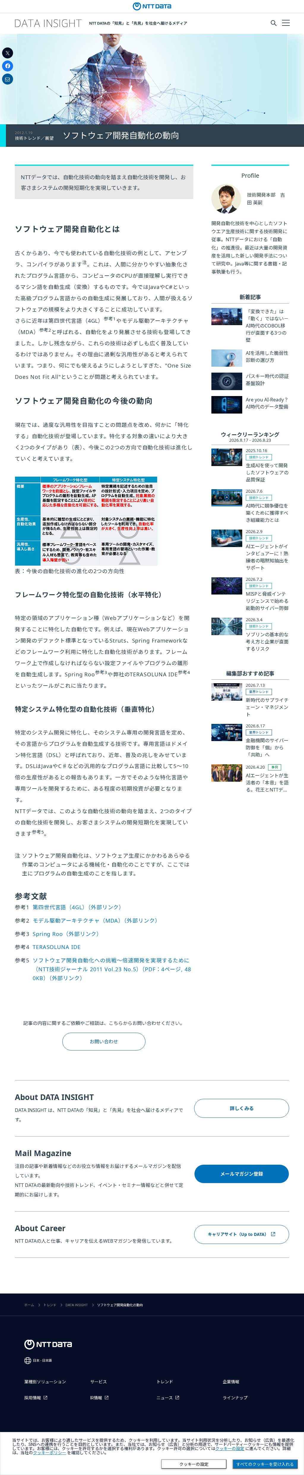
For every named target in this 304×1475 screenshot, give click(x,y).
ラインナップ (235, 1397)
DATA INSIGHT (77, 1305)
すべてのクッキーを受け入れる (265, 1464)
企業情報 (231, 1381)
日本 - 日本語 (42, 1361)
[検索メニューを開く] (273, 23)
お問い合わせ (104, 1041)
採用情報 (32, 1398)
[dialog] (152, 1453)
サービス (98, 1381)
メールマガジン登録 (241, 1174)
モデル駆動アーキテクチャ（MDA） (97, 920)
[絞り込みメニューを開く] (285, 22)
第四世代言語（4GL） (78, 907)
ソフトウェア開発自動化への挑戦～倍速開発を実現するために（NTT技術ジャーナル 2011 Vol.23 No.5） (112, 969)
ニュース (164, 1398)
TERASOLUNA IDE (57, 947)
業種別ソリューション (45, 1381)
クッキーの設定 (193, 1464)
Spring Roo (67, 933)
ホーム (29, 1305)
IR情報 (96, 1398)
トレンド (49, 1305)
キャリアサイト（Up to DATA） (238, 1234)
